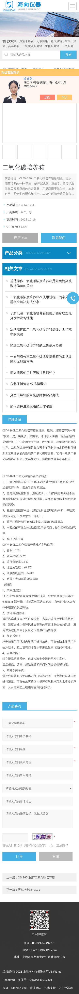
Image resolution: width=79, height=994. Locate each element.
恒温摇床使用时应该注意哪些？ (33, 372)
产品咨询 (20, 237)
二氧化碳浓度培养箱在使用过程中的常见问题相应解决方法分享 (41, 299)
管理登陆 (35, 988)
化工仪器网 (66, 988)
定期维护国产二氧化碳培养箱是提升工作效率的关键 (41, 332)
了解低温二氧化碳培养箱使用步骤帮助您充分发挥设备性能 (41, 315)
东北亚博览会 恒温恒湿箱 (28, 384)
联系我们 (58, 237)
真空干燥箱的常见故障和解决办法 (34, 395)
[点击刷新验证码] (42, 836)
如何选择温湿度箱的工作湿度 (31, 406)
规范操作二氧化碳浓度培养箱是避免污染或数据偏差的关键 (41, 283)
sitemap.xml (19, 988)
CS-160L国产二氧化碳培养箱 (36, 877)
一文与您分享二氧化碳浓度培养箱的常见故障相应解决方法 (41, 359)
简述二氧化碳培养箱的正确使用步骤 (36, 345)
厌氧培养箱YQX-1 (29, 889)
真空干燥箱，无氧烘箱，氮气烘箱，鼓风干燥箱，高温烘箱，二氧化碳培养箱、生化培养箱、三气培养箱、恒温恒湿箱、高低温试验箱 (39, 46)
